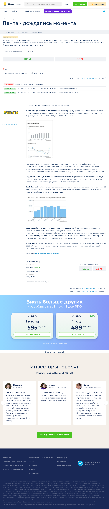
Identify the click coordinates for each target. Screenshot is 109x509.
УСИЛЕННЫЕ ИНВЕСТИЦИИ (47, 254)
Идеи (5, 11)
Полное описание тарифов (54, 343)
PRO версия (99, 4)
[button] (3, 403)
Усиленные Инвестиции (15, 73)
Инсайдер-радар (32, 11)
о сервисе (7, 458)
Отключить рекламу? (54, 352)
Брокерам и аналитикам (13, 466)
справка (33, 462)
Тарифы (32, 470)
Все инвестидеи (10, 19)
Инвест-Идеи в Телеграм (92, 463)
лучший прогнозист (89, 78)
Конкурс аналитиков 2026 (57, 11)
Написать (33, 466)
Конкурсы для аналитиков (14, 462)
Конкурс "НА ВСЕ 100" (10, 37)
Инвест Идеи (62, 458)
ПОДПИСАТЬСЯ (32, 334)
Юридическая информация (41, 458)
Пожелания (34, 474)
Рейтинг (15, 11)
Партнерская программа (13, 470)
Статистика (62, 462)
